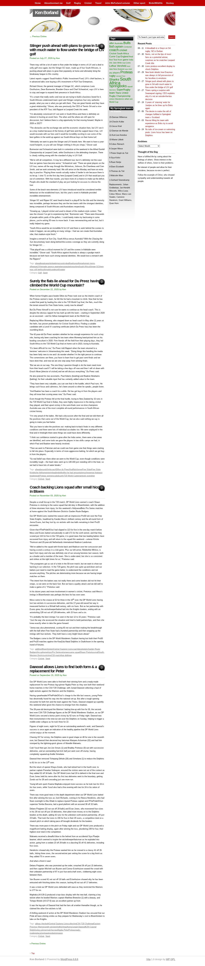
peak (37, 476)
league (34, 266)
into (110, 63)
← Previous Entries (38, 36)
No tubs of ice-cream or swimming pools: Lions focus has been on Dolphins (160, 132)
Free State (86, 469)
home (85, 263)
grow (81, 263)
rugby (112, 75)
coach (53, 469)
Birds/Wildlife (156, 3)
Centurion (128, 47)
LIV (38, 266)
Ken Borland (46, 12)
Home (38, 3)
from (120, 59)
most (128, 66)
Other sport (139, 3)
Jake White (117, 63)
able (37, 924)
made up (46, 266)
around (43, 469)
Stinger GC (94, 266)
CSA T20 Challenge (85, 924)
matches (50, 930)
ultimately (47, 269)
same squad (74, 652)
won (61, 933)
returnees (65, 652)
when (92, 476)
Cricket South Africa (119, 53)
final (71, 469)
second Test (120, 76)
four (74, 263)
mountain (79, 473)
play (110, 73)
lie (59, 473)
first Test (113, 60)
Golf (68, 3)
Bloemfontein (47, 649)
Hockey (170, 3)
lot (41, 266)
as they (42, 924)
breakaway (45, 263)
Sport (45, 273)
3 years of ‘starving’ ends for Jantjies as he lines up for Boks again (159, 105)
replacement (40, 933)
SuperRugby (123, 89)
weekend (49, 933)
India (131, 60)
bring (57, 263)
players (116, 72)
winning (56, 933)
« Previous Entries (38, 943)
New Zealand (118, 69)
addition (38, 649)
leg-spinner (42, 930)
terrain (79, 476)
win (131, 99)
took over (86, 476)
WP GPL (170, 959)
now (89, 473)
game (125, 59)
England (124, 56)
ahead (37, 263)
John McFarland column (117, 3)
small (96, 652)
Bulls (127, 43)
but (111, 46)
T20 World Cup (70, 476)
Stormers (112, 90)
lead (123, 63)
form (62, 927)
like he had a (69, 473)
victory (112, 99)
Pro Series (56, 652)
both (47, 924)
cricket (123, 50)
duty (86, 649)
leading (55, 473)
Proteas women (46, 476)
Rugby (77, 3)
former (79, 469)
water (62, 269)
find (58, 927)
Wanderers (119, 99)
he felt (39, 473)
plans (61, 266)
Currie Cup (114, 56)
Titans (118, 93)
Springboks (118, 86)
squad (130, 87)
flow (71, 263)
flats (75, 469)
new (56, 930)
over (130, 69)
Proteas (71, 930)
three (69, 655)
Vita (148, 959)
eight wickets (51, 927)
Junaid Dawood (78, 927)
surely (61, 476)
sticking (48, 655)
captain (118, 46)
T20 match (56, 655)
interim (49, 473)
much (85, 473)
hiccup (40, 652)
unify (58, 269)
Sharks (114, 79)
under (53, 269)
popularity (68, 266)
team (112, 92)
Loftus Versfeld (117, 65)
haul (65, 927)
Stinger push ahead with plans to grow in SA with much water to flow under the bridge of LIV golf (67, 50)
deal (67, 263)
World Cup (113, 102)
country (62, 263)
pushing (75, 266)
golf (77, 263)
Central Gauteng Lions (63, 649)
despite (81, 649)
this (41, 269)
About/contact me (53, 3)
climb (48, 469)
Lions (128, 63)
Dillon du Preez (62, 469)
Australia (119, 43)
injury (49, 652)
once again (54, 266)
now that (94, 473)
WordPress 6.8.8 (69, 959)
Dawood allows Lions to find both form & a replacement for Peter (63, 669)
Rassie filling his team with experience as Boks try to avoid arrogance (159, 123)
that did (64, 655)
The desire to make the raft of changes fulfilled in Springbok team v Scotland (158, 114)
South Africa (84, 266)
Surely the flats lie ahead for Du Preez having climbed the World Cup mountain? (65, 283)
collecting (72, 924)
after (111, 43)
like (61, 473)
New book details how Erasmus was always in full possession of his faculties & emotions (159, 75)
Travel (98, 3)
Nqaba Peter (63, 930)
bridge (52, 263)
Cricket (88, 3)
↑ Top (32, 953)
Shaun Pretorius (87, 652)
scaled (56, 476)
